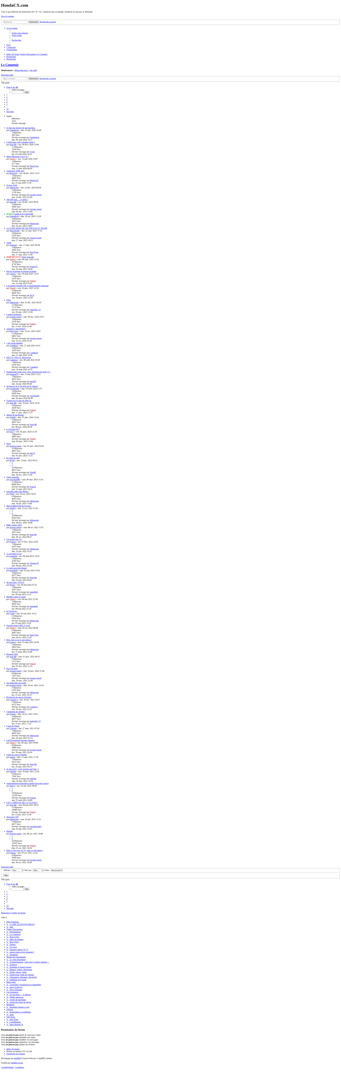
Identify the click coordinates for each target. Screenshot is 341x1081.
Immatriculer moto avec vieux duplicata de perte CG (28, 372)
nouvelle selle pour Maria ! (17, 491)
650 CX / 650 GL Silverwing (18, 357)
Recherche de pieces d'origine (18, 697)
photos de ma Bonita (15, 415)
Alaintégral (14, 130)
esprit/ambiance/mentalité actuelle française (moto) (27, 783)
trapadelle (14, 570)
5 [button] (6, 104)
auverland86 (15, 479)
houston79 (14, 374)
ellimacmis (14, 188)
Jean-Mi (13, 144)
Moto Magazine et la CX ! (17, 156)
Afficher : (7, 870)
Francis (33, 487)
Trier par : (28, 870)
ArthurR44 (14, 216)
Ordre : (47, 870)
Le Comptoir (10, 64)
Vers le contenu (7, 16)
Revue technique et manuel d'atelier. (21, 271)
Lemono (13, 728)
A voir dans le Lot (14, 554)
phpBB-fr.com (17, 1063)
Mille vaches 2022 (14, 525)
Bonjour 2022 (12, 654)
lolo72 (32, 453)
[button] (12, 87)
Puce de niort (11, 668)
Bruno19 (13, 173)
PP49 (12, 494)
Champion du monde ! (15, 712)
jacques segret (36, 195)
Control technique (13, 314)
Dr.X (32, 295)
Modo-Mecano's (21, 70)
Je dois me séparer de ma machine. (20, 128)
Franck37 (34, 266)
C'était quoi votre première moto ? (20, 142)
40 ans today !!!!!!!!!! (15, 582)
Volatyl (13, 159)
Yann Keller (14, 231)
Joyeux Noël (11, 185)
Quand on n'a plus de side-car (18, 400)
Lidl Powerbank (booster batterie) (20, 740)
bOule (12, 460)
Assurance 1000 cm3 (15, 171)
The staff (33, 70)
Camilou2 (14, 345)
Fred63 (13, 508)
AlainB (12, 417)
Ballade (9, 831)
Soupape (13, 245)
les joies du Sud (13, 458)
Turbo (8, 243)
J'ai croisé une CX (14, 539)
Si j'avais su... (12, 611)
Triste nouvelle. (12, 477)
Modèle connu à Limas (16, 597)
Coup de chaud (12, 726)
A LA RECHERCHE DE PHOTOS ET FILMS (26, 228)
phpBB (17, 1058)
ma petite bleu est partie (16, 683)
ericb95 (33, 381)
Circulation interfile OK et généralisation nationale (27, 286)
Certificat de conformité (23, 214)
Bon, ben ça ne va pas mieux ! (19, 640)
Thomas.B (34, 563)
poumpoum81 (36, 826)
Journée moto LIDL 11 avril (18, 625)
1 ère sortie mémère (14, 343)
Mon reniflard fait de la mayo (18, 506)
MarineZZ (34, 180)
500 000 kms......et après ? (17, 199)
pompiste (13, 556)
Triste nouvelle (27, 257)
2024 (8, 444)
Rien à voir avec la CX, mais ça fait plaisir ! (24, 850)
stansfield (34, 592)
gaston (12, 757)
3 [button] (6, 100)
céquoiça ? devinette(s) (16, 329)
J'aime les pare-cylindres (16, 755)
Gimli (12, 613)
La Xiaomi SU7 (13, 429)
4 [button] (6, 102)
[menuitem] (20, 33)
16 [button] (7, 109)
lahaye (12, 786)
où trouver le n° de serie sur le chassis (22, 386)
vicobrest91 (14, 388)
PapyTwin (34, 166)
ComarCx (14, 700)
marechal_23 (35, 310)
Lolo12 (13, 274)
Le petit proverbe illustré (16, 568)
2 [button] (6, 97)
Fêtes (8, 300)
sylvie (32, 152)
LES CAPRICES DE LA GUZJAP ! (22, 802)
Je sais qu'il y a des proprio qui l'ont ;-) (22, 769)
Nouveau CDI (12, 817)
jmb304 (13, 771)
